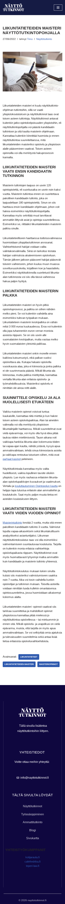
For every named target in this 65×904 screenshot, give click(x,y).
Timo (30, 39)
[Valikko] (58, 7)
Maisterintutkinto (12, 522)
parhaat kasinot (12, 459)
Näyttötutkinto (44, 39)
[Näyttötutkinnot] (13, 7)
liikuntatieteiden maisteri (19, 664)
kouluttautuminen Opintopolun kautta (36, 485)
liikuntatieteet (28, 657)
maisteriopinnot (48, 664)
